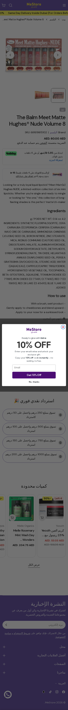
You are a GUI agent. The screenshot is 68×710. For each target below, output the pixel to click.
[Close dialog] (63, 327)
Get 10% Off (34, 375)
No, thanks (34, 381)
